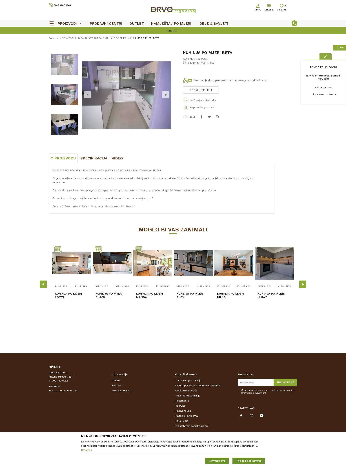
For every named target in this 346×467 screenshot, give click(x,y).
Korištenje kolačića (186, 390)
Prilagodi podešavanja (248, 460)
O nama (116, 380)
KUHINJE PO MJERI (116, 38)
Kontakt (116, 385)
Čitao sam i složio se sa (267, 391)
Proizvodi (54, 38)
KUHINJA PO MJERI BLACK (109, 295)
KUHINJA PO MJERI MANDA (149, 295)
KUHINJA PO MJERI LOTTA (68, 295)
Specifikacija (93, 158)
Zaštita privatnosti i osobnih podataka (198, 385)
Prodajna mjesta (121, 390)
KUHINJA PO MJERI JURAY (271, 295)
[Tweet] (209, 118)
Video (117, 158)
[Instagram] (251, 415)
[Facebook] (202, 118)
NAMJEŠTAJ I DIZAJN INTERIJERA (82, 38)
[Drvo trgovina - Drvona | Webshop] (173, 10)
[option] (173, 30)
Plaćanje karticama (186, 415)
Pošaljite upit (201, 90)
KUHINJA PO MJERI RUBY (190, 295)
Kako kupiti (181, 420)
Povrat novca (183, 410)
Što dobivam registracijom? (192, 425)
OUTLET (172, 30)
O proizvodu (63, 158)
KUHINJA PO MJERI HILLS (230, 295)
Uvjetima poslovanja (281, 390)
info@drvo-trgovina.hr (323, 94)
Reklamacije (182, 400)
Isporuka (180, 405)
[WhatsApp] (217, 118)
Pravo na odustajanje (187, 395)
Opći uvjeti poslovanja (188, 380)
